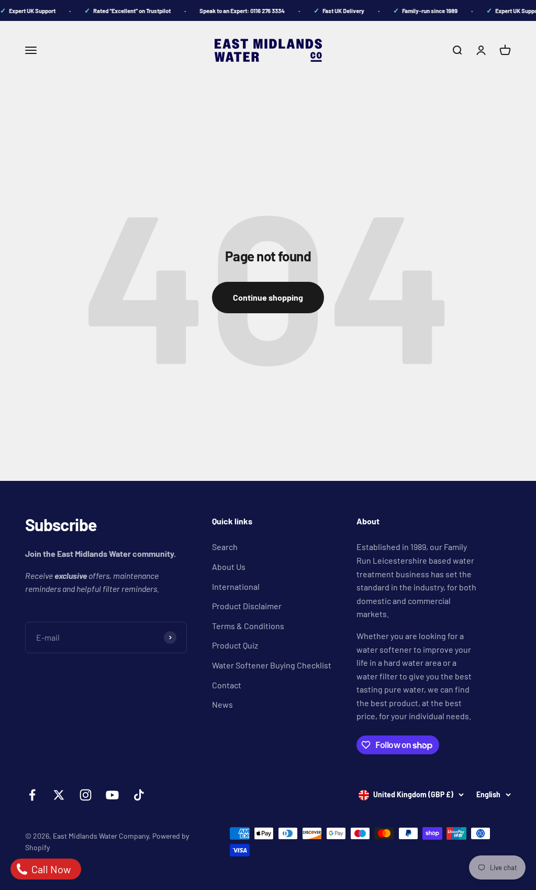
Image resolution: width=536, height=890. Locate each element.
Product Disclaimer (247, 606)
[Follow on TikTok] (139, 795)
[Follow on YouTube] (112, 795)
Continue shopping (268, 297)
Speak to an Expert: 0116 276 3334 (237, 11)
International (236, 586)
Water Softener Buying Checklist (271, 665)
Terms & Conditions (248, 626)
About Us (228, 567)
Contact (226, 685)
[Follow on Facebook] (32, 795)
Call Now (50, 869)
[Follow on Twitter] (59, 795)
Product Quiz (235, 645)
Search (225, 547)
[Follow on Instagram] (86, 795)
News (222, 704)
